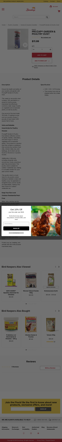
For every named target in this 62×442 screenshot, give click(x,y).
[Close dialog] (58, 207)
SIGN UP (16, 228)
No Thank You (16, 233)
